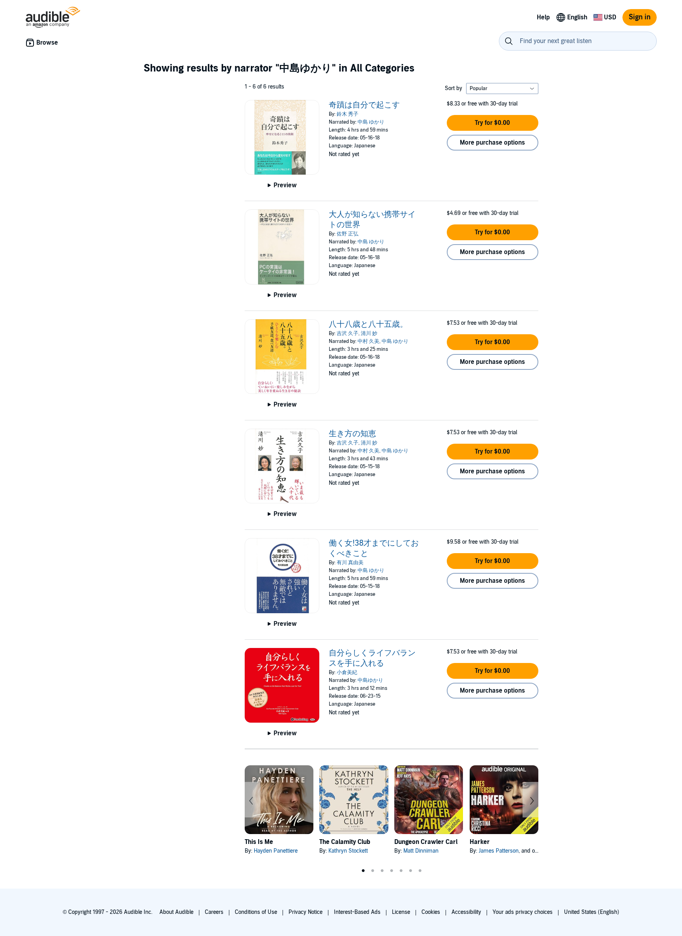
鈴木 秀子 (347, 114)
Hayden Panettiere (276, 850)
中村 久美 (368, 341)
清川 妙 (369, 333)
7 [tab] (420, 871)
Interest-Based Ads (357, 912)
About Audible (176, 912)
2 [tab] (373, 871)
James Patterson (499, 850)
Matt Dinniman (420, 850)
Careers (214, 912)
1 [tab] (363, 871)
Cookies (431, 912)
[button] (492, 123)
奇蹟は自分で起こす (364, 105)
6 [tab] (410, 871)
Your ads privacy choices (523, 912)
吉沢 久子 (347, 333)
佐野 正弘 (347, 234)
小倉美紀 (347, 672)
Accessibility (466, 912)
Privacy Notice (305, 912)
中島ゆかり (370, 680)
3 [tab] (382, 871)
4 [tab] (391, 871)
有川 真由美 (350, 562)
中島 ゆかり (371, 122)
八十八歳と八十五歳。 (368, 324)
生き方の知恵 (352, 434)
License (401, 912)
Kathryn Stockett (348, 850)
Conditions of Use (256, 912)
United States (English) (591, 912)
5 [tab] (401, 871)
